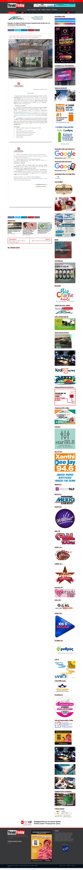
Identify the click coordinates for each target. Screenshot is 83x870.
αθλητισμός (61, 834)
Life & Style (57, 833)
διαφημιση (57, 836)
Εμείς (64, 865)
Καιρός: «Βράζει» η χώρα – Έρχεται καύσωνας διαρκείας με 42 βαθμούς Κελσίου (34, 12)
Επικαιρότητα (33, 9)
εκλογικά (66, 836)
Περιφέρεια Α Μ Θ (69, 833)
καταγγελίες (57, 837)
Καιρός (39, 9)
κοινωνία (61, 837)
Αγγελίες (43, 9)
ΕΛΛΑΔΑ (61, 833)
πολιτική (56, 840)
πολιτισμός (61, 840)
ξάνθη (69, 837)
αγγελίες (56, 834)
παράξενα (61, 839)
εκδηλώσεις (61, 836)
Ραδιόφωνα (48, 9)
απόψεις (65, 834)
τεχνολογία (70, 840)
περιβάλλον (66, 839)
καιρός (70, 836)
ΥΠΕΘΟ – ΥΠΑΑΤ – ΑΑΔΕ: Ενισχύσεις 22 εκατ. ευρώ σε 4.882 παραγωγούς (66, 12)
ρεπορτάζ (65, 840)
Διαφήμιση (20, 1)
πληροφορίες (71, 839)
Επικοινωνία (54, 9)
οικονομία (57, 839)
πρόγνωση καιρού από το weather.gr (67, 817)
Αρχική (28, 9)
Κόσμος (64, 833)
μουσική (65, 837)
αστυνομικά (70, 834)
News (18, 12)
